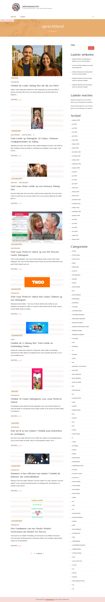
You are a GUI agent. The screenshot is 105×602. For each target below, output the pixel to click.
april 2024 (75, 231)
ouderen (74, 449)
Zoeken (73, 45)
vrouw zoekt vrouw (77, 561)
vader (73, 537)
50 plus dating (76, 255)
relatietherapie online (77, 465)
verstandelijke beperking (78, 545)
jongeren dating (76, 410)
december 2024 (76, 199)
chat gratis (75, 306)
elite (73, 342)
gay (73, 362)
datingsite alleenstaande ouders (80, 326)
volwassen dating (76, 553)
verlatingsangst (76, 541)
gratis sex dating (26, 134)
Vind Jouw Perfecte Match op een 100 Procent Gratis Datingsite (35, 253)
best (73, 291)
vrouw (73, 557)
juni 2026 (74, 128)
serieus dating (76, 493)
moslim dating (76, 434)
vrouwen (74, 565)
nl (33, 134)
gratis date (14, 182)
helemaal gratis (76, 390)
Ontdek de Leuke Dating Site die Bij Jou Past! (35, 85)
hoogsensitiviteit (76, 398)
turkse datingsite (76, 529)
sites (73, 505)
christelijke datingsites (78, 314)
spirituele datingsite (77, 517)
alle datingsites (76, 275)
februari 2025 (75, 191)
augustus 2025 (76, 168)
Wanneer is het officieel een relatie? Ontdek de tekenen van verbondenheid (35, 475)
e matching (75, 338)
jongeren (74, 406)
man (73, 426)
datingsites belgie (77, 330)
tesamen (74, 521)
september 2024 (76, 211)
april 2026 (75, 136)
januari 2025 (75, 195)
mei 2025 (74, 179)
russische (74, 469)
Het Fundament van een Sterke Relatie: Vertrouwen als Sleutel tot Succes (31, 530)
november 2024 (76, 203)
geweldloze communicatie (79, 366)
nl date (74, 441)
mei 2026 (74, 132)
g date (12, 339)
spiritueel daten (76, 513)
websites (74, 577)
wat (73, 569)
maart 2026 (75, 140)
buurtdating (75, 302)
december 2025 (76, 152)
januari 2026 (75, 148)
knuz (73, 414)
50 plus (74, 251)
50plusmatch (75, 267)
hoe (73, 394)
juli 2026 (74, 124)
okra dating (75, 445)
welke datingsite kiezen (78, 581)
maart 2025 (75, 187)
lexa (73, 422)
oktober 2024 (75, 207)
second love (75, 477)
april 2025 (75, 183)
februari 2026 (75, 144)
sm (73, 509)
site (73, 501)
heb (73, 386)
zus (73, 588)
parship (74, 453)
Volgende (39, 553)
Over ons (13, 16)
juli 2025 (74, 172)
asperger (74, 279)
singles (74, 497)
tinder (73, 525)
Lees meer (14, 99)
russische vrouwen (77, 473)
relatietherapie (76, 461)
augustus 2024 (76, 215)
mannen (74, 430)
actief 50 (74, 271)
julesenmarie (74, 100)
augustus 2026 (76, 120)
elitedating (75, 346)
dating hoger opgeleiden (78, 318)
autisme (74, 283)
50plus (74, 263)
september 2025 (76, 164)
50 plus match (76, 259)
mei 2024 (74, 227)
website (74, 573)
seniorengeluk (76, 489)
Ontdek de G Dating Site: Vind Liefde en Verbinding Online (32, 345)
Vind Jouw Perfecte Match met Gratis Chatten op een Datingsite (36, 298)
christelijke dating (77, 310)
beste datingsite (76, 295)
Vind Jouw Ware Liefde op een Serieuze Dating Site (35, 188)
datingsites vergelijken (78, 334)
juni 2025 (74, 176)
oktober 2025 (75, 160)
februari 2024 (75, 239)
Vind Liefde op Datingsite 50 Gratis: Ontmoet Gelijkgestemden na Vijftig (34, 140)
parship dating (76, 457)
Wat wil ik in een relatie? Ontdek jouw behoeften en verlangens (36, 432)
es (72, 350)
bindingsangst (76, 298)
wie (73, 584)
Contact (22, 16)
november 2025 (76, 156)
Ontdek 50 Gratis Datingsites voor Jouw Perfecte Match (36, 400)
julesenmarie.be (30, 6)
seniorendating (76, 485)
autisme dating (76, 287)
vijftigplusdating (76, 549)
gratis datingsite (15, 134)
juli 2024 (74, 219)
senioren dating (76, 481)
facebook (74, 354)
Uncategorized (15, 82)
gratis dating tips (76, 374)
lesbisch (74, 418)
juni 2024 (74, 223)
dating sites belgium (77, 322)
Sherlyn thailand (75, 106)
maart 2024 (75, 235)
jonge (73, 402)
